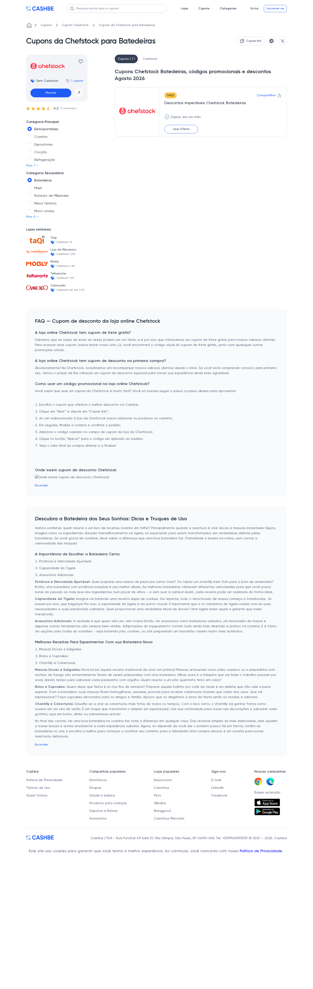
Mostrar (51, 92)
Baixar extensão (267, 792)
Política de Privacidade (261, 851)
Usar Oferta (181, 129)
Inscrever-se (275, 8)
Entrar (255, 8)
